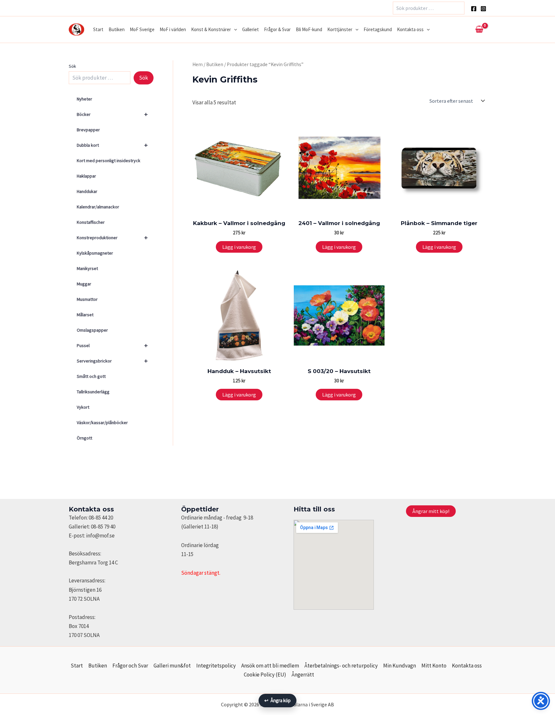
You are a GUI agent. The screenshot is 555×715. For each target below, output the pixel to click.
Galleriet (250, 29)
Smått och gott (91, 376)
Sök (72, 66)
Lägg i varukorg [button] (239, 247)
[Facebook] (474, 9)
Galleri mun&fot (172, 665)
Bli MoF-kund (309, 29)
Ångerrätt (303, 674)
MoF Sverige (142, 29)
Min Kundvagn (399, 665)
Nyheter (84, 99)
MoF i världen (173, 29)
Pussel (112, 345)
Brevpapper (88, 130)
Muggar (84, 284)
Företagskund (378, 29)
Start (98, 29)
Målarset (85, 315)
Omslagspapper (92, 330)
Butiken (117, 29)
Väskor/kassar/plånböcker (102, 422)
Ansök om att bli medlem (270, 665)
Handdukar (87, 191)
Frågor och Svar (130, 665)
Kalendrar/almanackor (98, 207)
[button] (234, 29)
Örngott (84, 438)
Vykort (83, 407)
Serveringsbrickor (112, 361)
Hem (197, 64)
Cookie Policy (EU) (265, 674)
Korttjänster (339, 29)
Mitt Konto (433, 665)
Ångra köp (277, 700)
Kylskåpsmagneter (95, 253)
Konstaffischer (91, 222)
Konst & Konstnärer (211, 29)
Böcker (112, 114)
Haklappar (86, 176)
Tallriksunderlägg (93, 392)
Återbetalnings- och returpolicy (341, 665)
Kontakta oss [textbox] (91, 509)
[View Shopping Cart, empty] (479, 29)
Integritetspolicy (216, 665)
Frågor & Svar (277, 29)
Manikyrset (87, 268)
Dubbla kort (112, 145)
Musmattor (87, 299)
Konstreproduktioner (112, 237)
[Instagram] (483, 9)
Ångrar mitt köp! (430, 511)
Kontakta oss (410, 29)
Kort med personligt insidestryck (108, 160)
